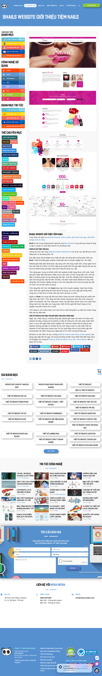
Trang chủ (18, 5)
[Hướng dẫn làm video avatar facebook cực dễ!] (75, 476)
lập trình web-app (79, 237)
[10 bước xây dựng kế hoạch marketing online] (75, 517)
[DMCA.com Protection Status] (71, 652)
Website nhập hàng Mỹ (48, 663)
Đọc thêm (51, 451)
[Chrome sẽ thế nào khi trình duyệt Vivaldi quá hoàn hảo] (75, 492)
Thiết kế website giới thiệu (50, 665)
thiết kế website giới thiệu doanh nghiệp (74, 334)
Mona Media (69, 243)
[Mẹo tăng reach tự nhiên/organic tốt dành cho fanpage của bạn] (8, 508)
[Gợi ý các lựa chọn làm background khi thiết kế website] (8, 484)
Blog (62, 5)
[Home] (4, 6)
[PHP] (40, 359)
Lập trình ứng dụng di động (50, 651)
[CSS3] (30, 359)
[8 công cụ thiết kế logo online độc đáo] (75, 508)
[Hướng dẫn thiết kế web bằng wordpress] (75, 500)
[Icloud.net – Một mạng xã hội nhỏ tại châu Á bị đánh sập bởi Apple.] (41, 508)
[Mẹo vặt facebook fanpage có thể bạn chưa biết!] (8, 500)
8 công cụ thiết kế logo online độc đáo (91, 508)
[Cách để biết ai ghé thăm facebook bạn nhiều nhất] (41, 484)
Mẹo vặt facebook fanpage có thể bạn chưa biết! (25, 500)
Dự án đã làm (30, 5)
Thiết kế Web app (46, 654)
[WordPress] (33, 359)
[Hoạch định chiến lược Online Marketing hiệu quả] (41, 517)
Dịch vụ (41, 5)
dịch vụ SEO (66, 237)
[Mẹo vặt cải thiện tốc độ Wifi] (75, 484)
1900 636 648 (91, 5)
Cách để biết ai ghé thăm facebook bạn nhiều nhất (58, 484)
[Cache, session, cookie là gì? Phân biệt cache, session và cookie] (8, 476)
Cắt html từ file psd (47, 657)
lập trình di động (38, 240)
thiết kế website (53, 237)
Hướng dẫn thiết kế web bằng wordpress (90, 500)
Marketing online (46, 660)
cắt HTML (91, 237)
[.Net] (37, 359)
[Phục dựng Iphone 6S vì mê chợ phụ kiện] (41, 476)
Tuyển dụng (71, 5)
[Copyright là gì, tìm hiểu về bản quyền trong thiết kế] (8, 492)
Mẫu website (52, 5)
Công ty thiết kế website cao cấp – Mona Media (68, 339)
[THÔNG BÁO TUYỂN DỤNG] (41, 492)
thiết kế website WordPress (60, 252)
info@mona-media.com (85, 598)
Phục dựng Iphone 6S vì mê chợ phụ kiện (58, 476)
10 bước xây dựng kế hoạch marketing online (91, 517)
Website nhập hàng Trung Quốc (51, 648)
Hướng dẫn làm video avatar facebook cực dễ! (91, 476)
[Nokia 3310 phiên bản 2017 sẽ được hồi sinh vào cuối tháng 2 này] (8, 517)
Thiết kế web (19, 660)
